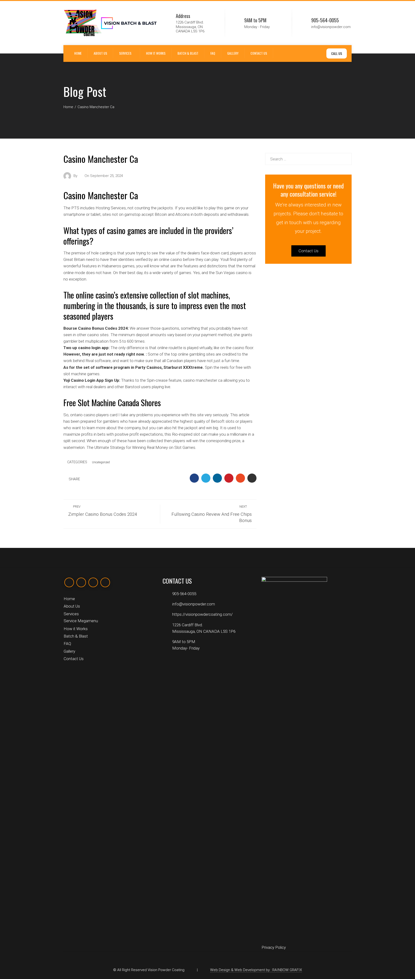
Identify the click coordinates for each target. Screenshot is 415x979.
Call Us (336, 53)
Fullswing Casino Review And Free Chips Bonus (211, 514)
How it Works (155, 53)
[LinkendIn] (93, 582)
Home (78, 53)
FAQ (212, 53)
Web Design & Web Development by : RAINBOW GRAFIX (256, 970)
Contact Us (258, 53)
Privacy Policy (274, 947)
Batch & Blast (187, 53)
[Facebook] (69, 582)
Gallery (232, 53)
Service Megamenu (81, 620)
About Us (100, 53)
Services (125, 53)
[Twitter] (81, 582)
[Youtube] (105, 582)
